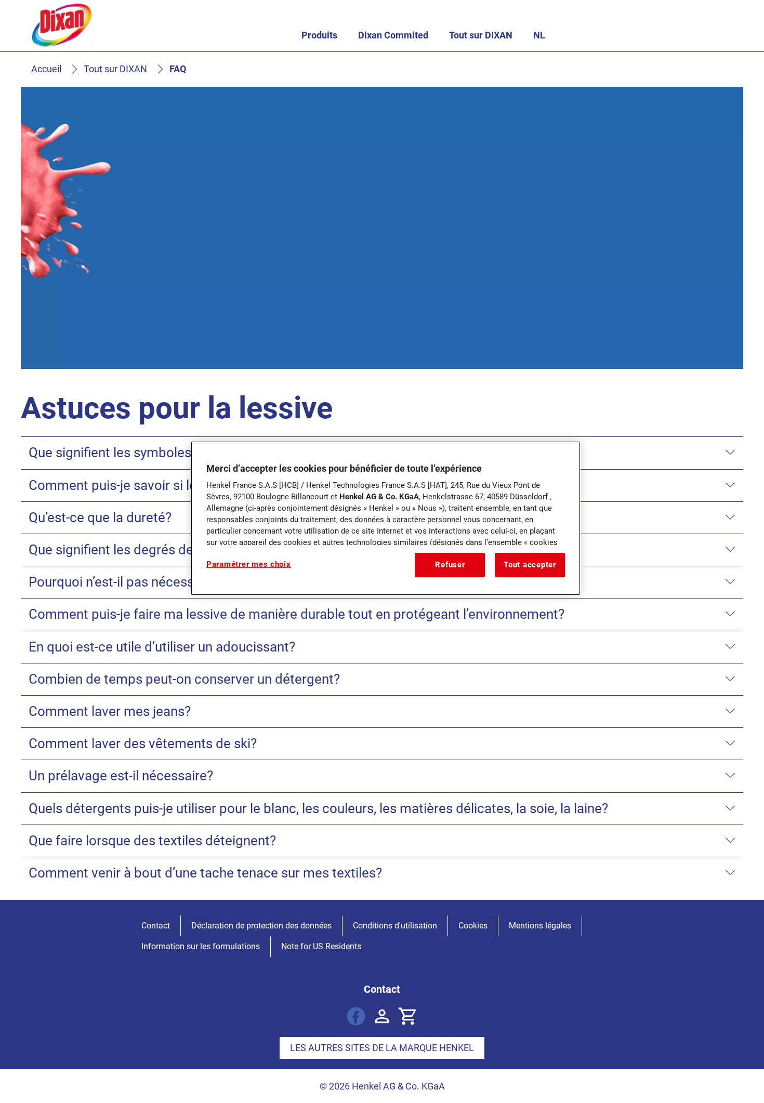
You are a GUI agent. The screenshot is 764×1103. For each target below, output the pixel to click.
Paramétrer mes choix (248, 564)
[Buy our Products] (408, 1016)
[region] (386, 518)
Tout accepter (530, 564)
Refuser (450, 564)
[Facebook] (356, 1016)
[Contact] (382, 1016)
